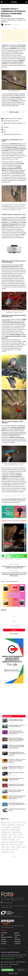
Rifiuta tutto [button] (21, 969)
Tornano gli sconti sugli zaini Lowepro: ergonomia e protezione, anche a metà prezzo (16, 732)
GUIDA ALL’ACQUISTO (6, 937)
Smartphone (8, 849)
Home (2, 6)
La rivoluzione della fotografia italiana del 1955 (17, 809)
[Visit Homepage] (14, 2)
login (5, 581)
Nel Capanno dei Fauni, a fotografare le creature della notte (14, 547)
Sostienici (12, 899)
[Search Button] (26, 2)
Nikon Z (20, 844)
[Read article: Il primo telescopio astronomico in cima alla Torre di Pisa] (5, 779)
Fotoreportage (4, 834)
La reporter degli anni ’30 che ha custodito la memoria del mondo (16, 720)
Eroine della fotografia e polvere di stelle (16, 773)
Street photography (5, 851)
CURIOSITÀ (4, 941)
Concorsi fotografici (20, 824)
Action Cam (4, 822)
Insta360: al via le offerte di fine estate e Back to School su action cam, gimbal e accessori (17, 797)
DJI (2, 827)
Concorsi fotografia (10, 824)
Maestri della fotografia (13, 842)
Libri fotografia (4, 839)
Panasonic (13, 846)
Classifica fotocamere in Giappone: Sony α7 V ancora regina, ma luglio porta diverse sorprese (16, 746)
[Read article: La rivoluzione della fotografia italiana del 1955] (5, 810)
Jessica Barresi (8, 24)
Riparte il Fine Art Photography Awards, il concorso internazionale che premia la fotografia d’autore (16, 739)
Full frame (20, 834)
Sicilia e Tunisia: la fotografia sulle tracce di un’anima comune (16, 790)
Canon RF (3, 824)
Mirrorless (22, 842)
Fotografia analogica (16, 827)
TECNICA (3, 939)
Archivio (13, 822)
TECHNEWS (4, 933)
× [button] (26, 951)
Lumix (18, 839)
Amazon (9, 822)
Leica (23, 837)
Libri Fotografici (12, 839)
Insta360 (10, 837)
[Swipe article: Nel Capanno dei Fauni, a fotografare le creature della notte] (14, 538)
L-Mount (14, 837)
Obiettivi (3, 846)
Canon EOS (23, 822)
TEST (2, 935)
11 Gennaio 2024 (16, 24)
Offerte (8, 846)
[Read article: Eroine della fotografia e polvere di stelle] (5, 774)
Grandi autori (4, 837)
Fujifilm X (15, 834)
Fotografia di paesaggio (14, 829)
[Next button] (25, 538)
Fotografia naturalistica (9, 558)
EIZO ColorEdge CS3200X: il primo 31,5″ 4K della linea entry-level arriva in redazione (17, 754)
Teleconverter (18, 558)
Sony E (17, 849)
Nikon (16, 844)
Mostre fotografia (5, 844)
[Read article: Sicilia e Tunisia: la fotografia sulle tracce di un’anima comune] (5, 791)
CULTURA (3, 943)
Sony (13, 849)
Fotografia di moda (5, 829)
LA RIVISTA (17, 943)
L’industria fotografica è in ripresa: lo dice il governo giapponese (17, 725)
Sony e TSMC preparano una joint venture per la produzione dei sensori (17, 803)
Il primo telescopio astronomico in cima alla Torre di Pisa (16, 779)
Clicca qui (16, 905)
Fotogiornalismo (8, 827)
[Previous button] (3, 538)
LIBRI (16, 937)
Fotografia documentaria (6, 832)
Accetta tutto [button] (7, 969)
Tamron (12, 851)
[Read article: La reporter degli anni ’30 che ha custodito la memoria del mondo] (5, 720)
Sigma (3, 849)
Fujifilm (10, 834)
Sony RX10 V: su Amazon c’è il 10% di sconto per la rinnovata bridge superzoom (17, 761)
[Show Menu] (1, 2)
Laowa (19, 837)
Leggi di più (21, 956)
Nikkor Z (11, 844)
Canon (18, 822)
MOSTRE (17, 933)
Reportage (19, 846)
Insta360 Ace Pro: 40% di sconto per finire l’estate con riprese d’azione (17, 785)
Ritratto (23, 846)
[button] (3, 194)
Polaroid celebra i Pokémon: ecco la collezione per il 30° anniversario (16, 767)
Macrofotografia (5, 842)
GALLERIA (17, 939)
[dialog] (14, 963)
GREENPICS (6, 6)
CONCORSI (17, 935)
